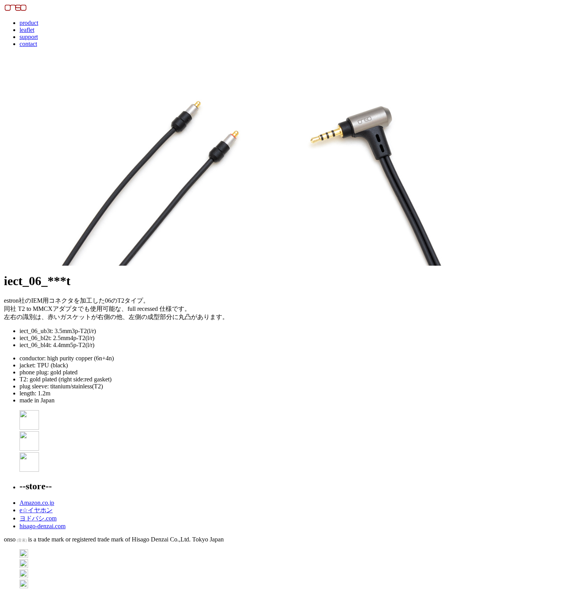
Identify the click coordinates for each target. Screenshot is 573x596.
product (28, 22)
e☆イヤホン (36, 510)
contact (28, 44)
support (28, 37)
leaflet (26, 29)
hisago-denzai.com (42, 526)
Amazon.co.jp (36, 502)
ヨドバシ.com (38, 518)
